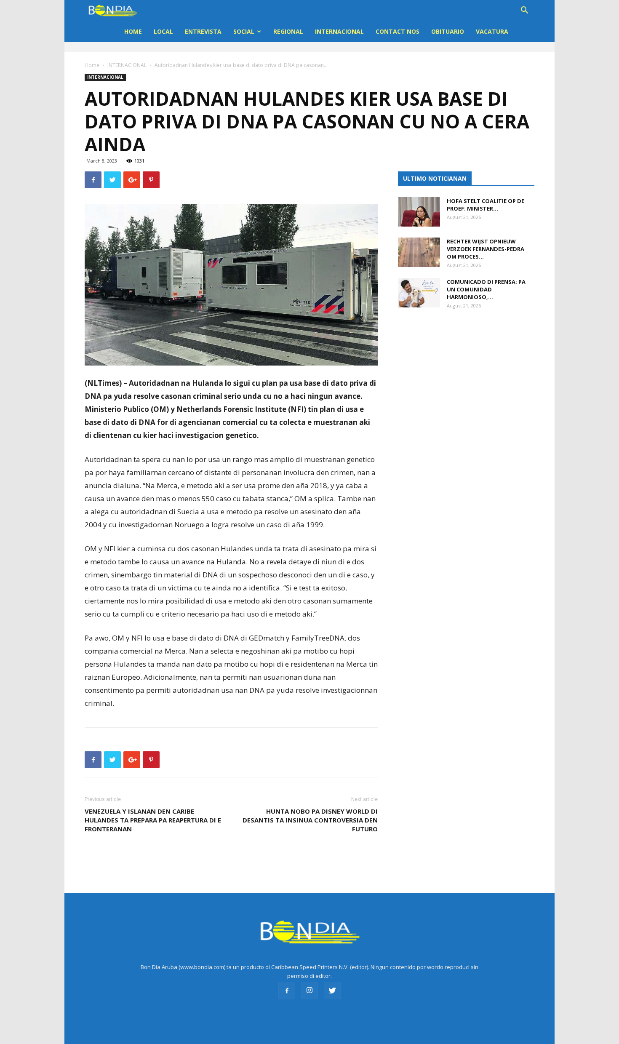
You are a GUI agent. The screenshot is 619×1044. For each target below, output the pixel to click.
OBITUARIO (447, 31)
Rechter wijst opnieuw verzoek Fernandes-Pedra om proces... (485, 249)
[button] (524, 11)
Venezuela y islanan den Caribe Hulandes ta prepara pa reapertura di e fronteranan (153, 820)
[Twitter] (332, 991)
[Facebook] (286, 991)
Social (243, 31)
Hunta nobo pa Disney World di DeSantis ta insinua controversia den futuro (310, 820)
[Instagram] (309, 991)
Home (133, 31)
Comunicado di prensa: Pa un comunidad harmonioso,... (486, 289)
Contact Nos (397, 31)
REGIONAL (288, 31)
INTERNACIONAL (339, 31)
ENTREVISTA (203, 31)
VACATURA (492, 31)
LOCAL (163, 31)
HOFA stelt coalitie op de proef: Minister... (485, 204)
